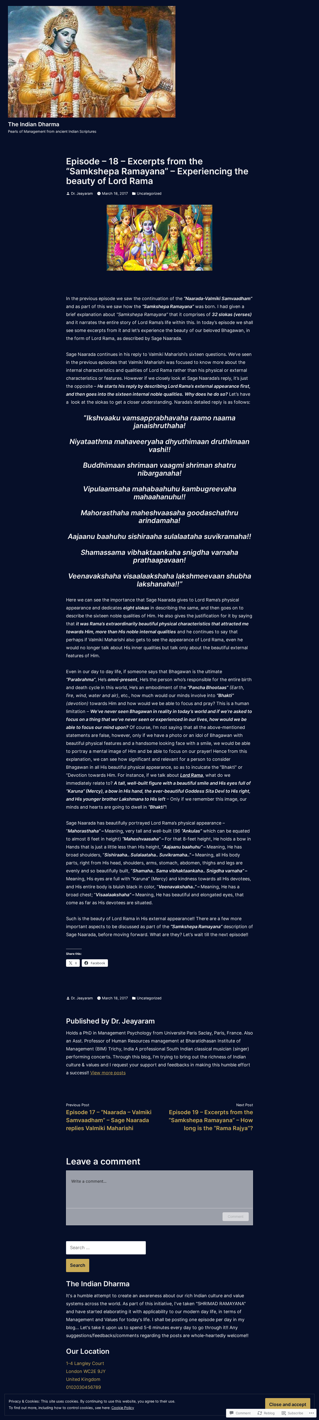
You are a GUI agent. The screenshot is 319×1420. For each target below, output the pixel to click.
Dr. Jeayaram (82, 193)
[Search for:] (106, 1247)
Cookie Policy (122, 1408)
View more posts (108, 1072)
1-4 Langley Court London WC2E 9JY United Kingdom (86, 1371)
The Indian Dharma (33, 124)
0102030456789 (83, 1387)
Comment (235, 1216)
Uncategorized (149, 193)
